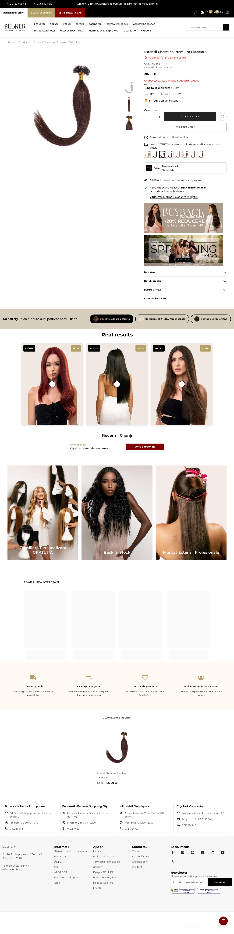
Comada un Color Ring (214, 319)
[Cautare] (207, 27)
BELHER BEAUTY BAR (70, 12)
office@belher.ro (13, 869)
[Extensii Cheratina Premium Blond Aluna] (147, 154)
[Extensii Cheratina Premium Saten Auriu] (201, 154)
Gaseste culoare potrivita (115, 319)
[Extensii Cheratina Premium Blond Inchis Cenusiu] (178, 154)
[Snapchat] (212, 852)
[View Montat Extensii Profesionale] (191, 512)
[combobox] (204, 27)
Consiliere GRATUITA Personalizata (165, 319)
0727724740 (189, 825)
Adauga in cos (190, 116)
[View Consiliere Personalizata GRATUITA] (42, 512)
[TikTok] (229, 4)
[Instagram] (219, 4)
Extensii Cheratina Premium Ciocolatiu (112, 775)
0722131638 (73, 828)
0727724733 (131, 828)
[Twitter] (172, 861)
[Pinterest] (192, 852)
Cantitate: (151, 110)
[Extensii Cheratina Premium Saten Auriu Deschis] (193, 154)
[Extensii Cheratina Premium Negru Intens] (155, 154)
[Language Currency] (227, 12)
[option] (63, 105)
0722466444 (17, 828)
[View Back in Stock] (117, 512)
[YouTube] (224, 4)
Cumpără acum (185, 127)
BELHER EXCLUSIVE (41, 12)
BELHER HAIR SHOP (13, 12)
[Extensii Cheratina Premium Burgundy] (170, 154)
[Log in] (195, 12)
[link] (223, 117)
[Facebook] (214, 4)
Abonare (219, 882)
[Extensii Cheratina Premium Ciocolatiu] (117, 747)
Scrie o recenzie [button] (145, 446)
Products (24, 42)
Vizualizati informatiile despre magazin (174, 197)
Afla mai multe (168, 170)
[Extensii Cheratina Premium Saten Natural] (185, 154)
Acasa (11, 42)
